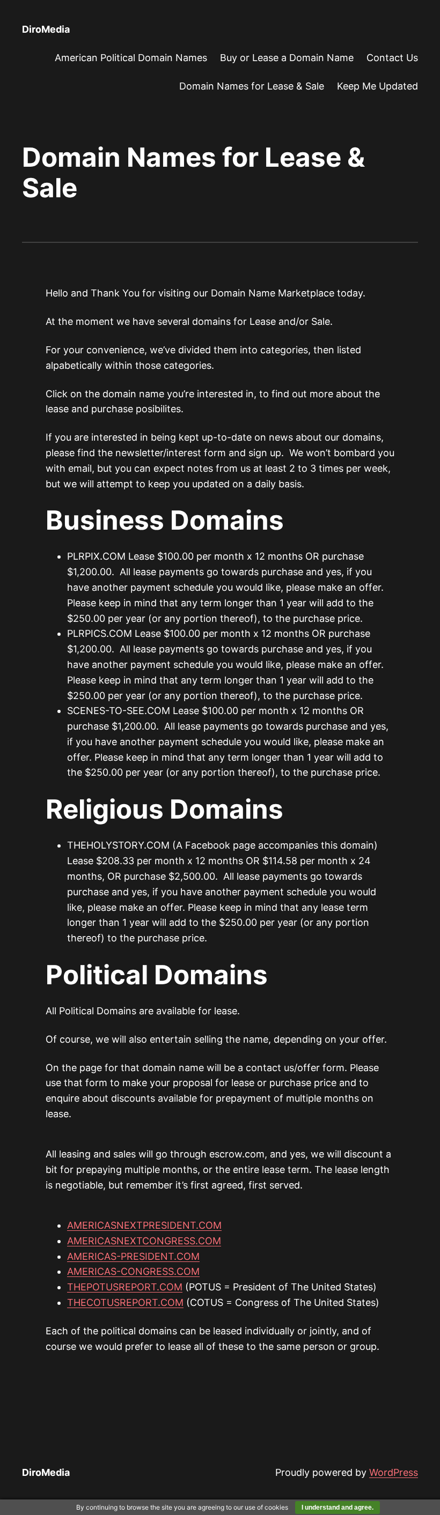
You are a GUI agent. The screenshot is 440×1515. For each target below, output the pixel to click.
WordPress (393, 1472)
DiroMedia (46, 29)
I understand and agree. (337, 1507)
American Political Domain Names (131, 57)
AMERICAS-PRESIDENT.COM (133, 1256)
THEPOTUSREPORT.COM (124, 1287)
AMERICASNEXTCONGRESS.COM (144, 1240)
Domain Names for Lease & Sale (251, 86)
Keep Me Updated (377, 86)
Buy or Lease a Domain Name (287, 57)
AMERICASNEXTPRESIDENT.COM (144, 1225)
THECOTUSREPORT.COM (125, 1302)
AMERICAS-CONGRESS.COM (133, 1271)
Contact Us (392, 57)
